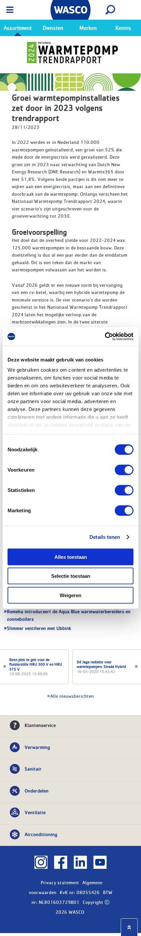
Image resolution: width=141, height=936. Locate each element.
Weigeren (70, 595)
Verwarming (37, 747)
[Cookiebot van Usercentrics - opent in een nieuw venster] (104, 336)
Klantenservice (40, 725)
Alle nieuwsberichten (72, 696)
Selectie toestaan (70, 576)
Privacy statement (60, 882)
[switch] (124, 469)
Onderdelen (37, 790)
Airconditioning (41, 834)
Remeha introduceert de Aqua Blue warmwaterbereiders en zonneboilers (69, 615)
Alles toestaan (70, 556)
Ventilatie (35, 812)
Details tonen (105, 537)
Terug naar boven (129, 927)
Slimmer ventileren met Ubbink (39, 628)
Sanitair (33, 768)
